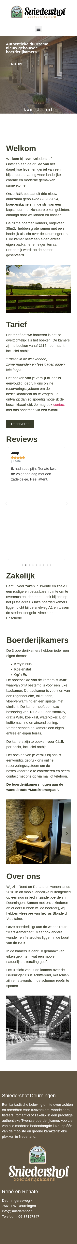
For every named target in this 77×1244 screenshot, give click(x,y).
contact (59, 405)
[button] (38, 29)
